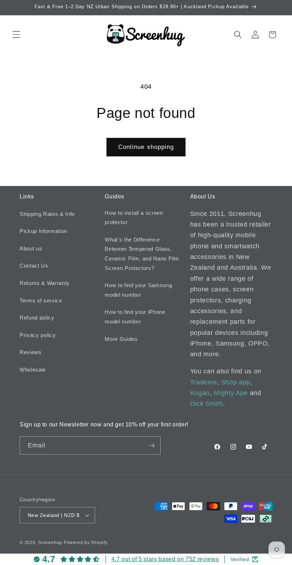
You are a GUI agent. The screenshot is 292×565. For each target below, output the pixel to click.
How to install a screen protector (134, 218)
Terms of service (41, 300)
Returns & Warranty (45, 283)
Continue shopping (146, 147)
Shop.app (235, 382)
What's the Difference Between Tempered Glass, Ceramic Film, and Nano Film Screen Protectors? (142, 254)
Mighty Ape (231, 392)
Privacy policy (38, 335)
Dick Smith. (207, 403)
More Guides (121, 339)
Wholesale (33, 370)
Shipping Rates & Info (47, 214)
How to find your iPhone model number (135, 317)
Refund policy (37, 318)
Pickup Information (43, 231)
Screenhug (50, 542)
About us (31, 248)
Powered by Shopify (86, 542)
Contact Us (34, 266)
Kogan (200, 392)
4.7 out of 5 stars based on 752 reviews (165, 559)
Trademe (203, 382)
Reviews (31, 352)
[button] (16, 34)
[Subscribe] (151, 445)
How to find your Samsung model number (138, 290)
